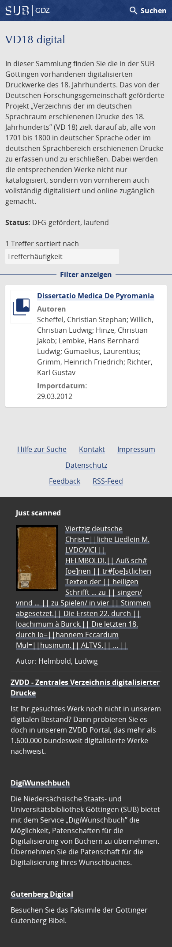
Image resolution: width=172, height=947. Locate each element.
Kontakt (92, 449)
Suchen (147, 10)
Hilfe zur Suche (42, 449)
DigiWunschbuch (40, 783)
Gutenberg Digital (42, 894)
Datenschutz (86, 465)
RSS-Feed (108, 481)
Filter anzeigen (86, 274)
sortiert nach (57, 243)
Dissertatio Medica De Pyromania (95, 296)
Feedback (64, 481)
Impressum (136, 449)
